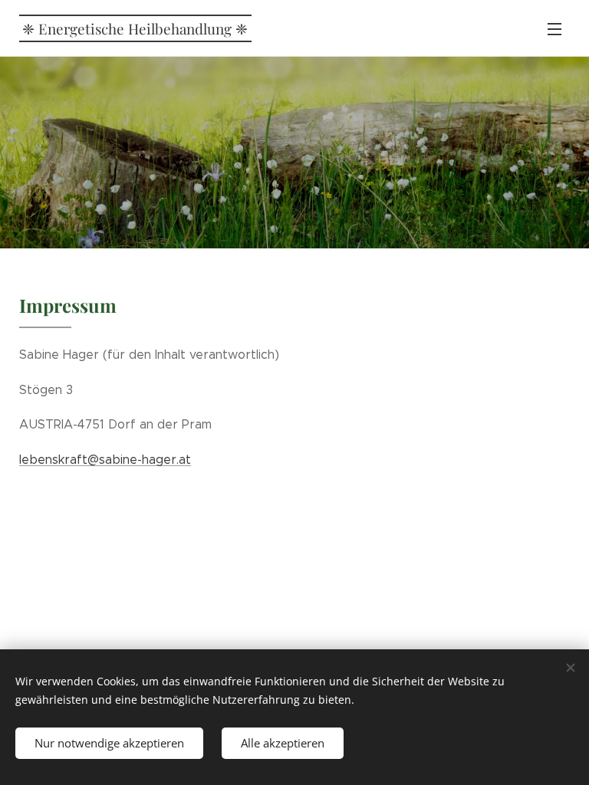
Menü (554, 28)
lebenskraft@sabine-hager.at (105, 459)
